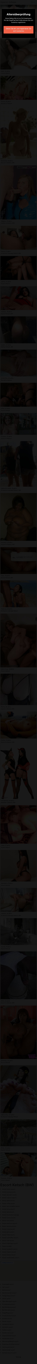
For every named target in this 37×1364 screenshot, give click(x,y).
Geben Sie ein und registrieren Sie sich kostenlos (18, 30)
